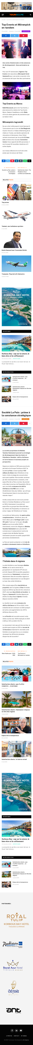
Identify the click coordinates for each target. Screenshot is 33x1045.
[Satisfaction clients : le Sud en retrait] (16, 749)
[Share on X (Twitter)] (14, 35)
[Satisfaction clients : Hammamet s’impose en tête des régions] (6, 389)
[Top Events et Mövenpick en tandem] (16, 48)
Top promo (5, 202)
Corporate (25, 419)
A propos (9, 1035)
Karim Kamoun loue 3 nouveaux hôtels (14, 250)
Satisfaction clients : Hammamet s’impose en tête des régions (22, 388)
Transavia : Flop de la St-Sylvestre (13, 274)
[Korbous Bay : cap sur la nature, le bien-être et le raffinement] (16, 343)
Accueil (3, 19)
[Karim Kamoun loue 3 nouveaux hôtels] (16, 240)
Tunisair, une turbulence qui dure (12, 226)
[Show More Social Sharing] (29, 35)
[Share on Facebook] (6, 35)
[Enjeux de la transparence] (6, 399)
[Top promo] (16, 192)
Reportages (5, 350)
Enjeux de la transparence (20, 396)
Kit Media (24, 1035)
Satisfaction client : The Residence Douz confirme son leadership (24, 171)
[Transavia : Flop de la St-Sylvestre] (16, 263)
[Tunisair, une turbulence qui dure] (16, 216)
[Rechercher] (30, 15)
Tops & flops (26, 31)
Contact (16, 1035)
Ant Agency (26, 1040)
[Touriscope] (17, 14)
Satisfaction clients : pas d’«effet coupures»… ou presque (20, 378)
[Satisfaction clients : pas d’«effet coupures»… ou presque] (6, 379)
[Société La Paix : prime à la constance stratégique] (16, 436)
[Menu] (3, 15)
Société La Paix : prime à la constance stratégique (8, 171)
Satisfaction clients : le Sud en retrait (14, 759)
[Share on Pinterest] (23, 35)
